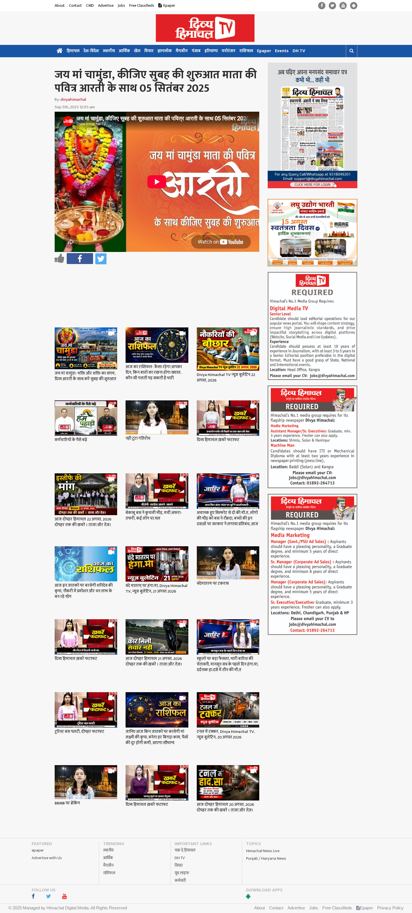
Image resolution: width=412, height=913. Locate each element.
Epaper (169, 5)
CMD (90, 5)
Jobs (121, 5)
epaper (38, 850)
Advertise (106, 5)
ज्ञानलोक (165, 50)
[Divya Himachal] (206, 28)
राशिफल (246, 50)
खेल (137, 50)
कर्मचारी (180, 880)
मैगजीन (182, 50)
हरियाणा (211, 50)
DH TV (299, 51)
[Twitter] (332, 6)
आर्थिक (124, 50)
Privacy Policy (390, 907)
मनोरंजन (228, 50)
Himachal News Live (262, 850)
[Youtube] (343, 6)
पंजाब (196, 50)
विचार (149, 50)
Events (282, 51)
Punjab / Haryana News (266, 858)
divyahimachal (73, 99)
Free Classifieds (141, 5)
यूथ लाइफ (182, 873)
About (60, 5)
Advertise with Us (47, 857)
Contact (75, 5)
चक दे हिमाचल (185, 850)
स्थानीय (109, 50)
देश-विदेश (91, 50)
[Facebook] (321, 6)
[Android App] (353, 6)
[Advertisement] (159, 281)
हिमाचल (73, 50)
